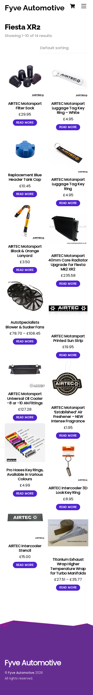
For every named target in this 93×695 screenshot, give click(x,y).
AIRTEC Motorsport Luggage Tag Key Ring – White (68, 108)
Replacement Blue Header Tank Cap (25, 177)
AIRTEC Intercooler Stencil (24, 548)
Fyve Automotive (21, 673)
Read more (25, 122)
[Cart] (72, 6)
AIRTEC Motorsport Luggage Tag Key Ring (68, 184)
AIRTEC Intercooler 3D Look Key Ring (68, 490)
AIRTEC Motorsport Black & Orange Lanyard (25, 251)
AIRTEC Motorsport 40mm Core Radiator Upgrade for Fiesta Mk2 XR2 (68, 262)
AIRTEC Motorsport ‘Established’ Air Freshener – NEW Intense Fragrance (68, 414)
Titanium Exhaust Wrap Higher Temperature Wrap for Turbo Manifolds (68, 566)
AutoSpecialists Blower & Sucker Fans (25, 324)
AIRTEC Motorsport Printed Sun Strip (68, 338)
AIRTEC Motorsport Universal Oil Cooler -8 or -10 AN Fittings (25, 398)
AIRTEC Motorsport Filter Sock (25, 106)
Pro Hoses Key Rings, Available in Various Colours (25, 474)
